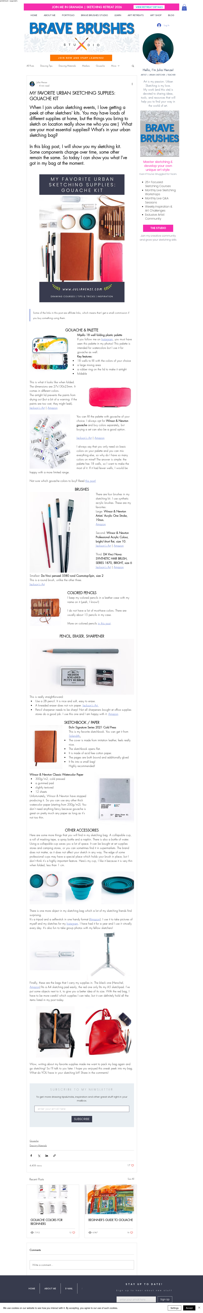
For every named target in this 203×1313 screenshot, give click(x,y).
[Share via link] (54, 1155)
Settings (174, 1308)
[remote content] (82, 1105)
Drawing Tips (46, 65)
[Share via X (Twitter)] (38, 1155)
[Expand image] (46, 888)
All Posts (30, 65)
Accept (189, 1308)
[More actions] (132, 84)
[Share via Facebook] (31, 1155)
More (113, 65)
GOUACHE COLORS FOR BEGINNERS (46, 1222)
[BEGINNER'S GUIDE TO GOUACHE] (111, 1199)
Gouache (100, 65)
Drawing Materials (67, 65)
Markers (86, 65)
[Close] (199, 1307)
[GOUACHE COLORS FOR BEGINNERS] (53, 1199)
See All (131, 1178)
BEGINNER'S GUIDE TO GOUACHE (110, 1220)
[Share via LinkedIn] (46, 1155)
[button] (184, 7)
